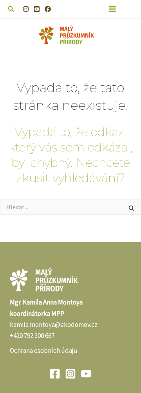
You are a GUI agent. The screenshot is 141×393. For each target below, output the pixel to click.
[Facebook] (48, 9)
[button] (11, 9)
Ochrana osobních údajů (43, 350)
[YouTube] (37, 9)
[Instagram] (26, 9)
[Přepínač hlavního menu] (113, 9)
